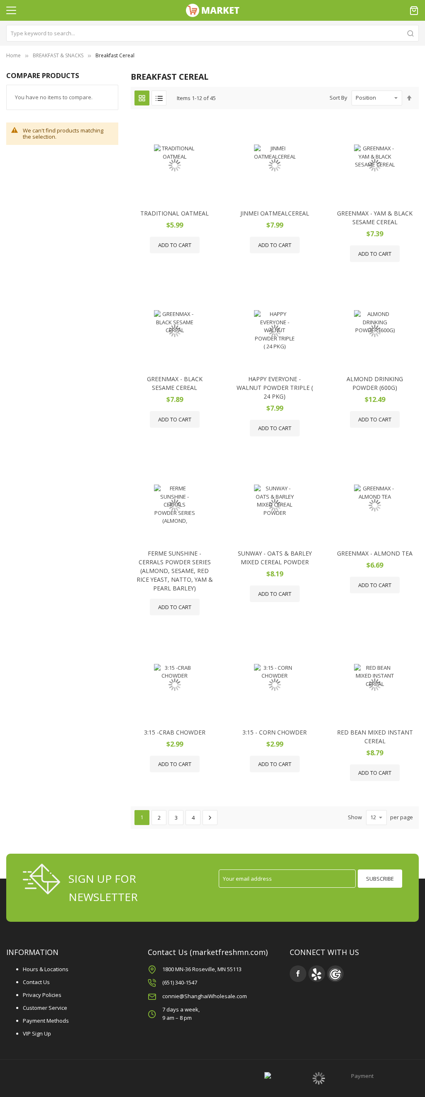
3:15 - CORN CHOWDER (274, 732)
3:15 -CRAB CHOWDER (174, 732)
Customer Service (45, 1007)
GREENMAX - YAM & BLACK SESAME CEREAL (375, 217)
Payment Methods (46, 1020)
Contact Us (36, 982)
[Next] (210, 818)
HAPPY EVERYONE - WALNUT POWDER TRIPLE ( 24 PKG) (275, 387)
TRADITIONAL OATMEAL (174, 213)
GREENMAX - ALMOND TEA (375, 553)
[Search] (410, 33)
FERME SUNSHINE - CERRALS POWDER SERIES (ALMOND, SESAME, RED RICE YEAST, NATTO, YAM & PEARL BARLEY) (175, 570)
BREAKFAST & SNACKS (58, 55)
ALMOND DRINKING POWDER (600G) (375, 383)
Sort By (338, 97)
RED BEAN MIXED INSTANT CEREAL (375, 736)
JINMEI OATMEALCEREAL (274, 213)
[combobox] (212, 33)
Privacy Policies (42, 995)
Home (13, 55)
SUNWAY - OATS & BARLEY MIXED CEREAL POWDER (275, 557)
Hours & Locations (45, 969)
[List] (158, 98)
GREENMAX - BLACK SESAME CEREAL (175, 383)
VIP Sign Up (37, 1033)
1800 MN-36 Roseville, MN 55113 (202, 969)
